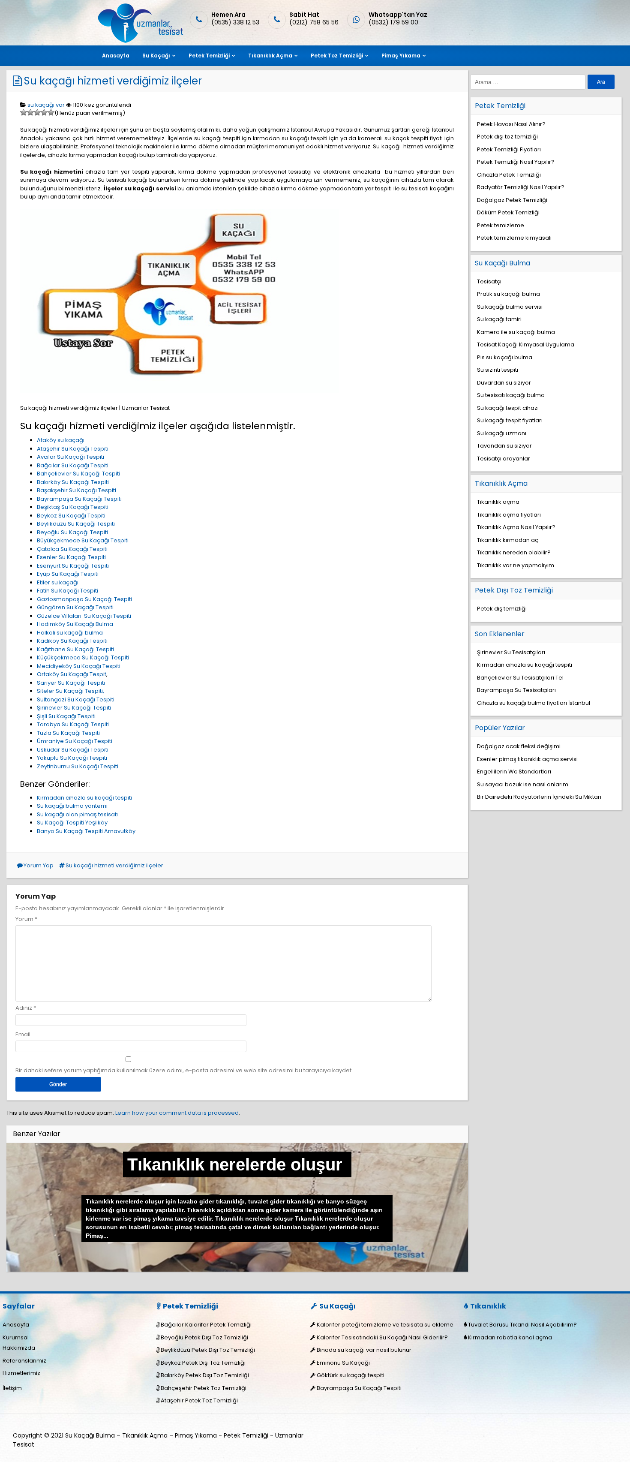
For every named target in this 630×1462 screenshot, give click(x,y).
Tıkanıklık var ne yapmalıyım (515, 565)
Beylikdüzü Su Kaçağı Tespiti (76, 524)
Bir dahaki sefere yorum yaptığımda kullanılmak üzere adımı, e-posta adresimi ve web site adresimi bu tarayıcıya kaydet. (184, 1070)
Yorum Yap (39, 865)
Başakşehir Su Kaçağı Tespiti (76, 490)
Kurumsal (16, 1337)
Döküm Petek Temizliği (508, 212)
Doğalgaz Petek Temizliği (512, 200)
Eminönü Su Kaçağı (343, 1363)
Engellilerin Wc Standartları (514, 771)
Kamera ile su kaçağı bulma (516, 332)
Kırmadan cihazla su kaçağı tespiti (84, 798)
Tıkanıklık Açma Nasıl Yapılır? (516, 527)
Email (22, 1034)
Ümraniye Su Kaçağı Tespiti (74, 741)
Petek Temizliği (209, 55)
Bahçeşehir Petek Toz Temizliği (203, 1388)
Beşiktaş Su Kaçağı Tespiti (72, 507)
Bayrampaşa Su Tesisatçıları (516, 690)
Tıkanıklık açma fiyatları (509, 515)
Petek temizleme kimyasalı (514, 238)
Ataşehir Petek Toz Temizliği (199, 1400)
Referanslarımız (24, 1361)
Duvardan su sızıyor (504, 383)
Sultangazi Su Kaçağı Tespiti (75, 699)
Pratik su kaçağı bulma (508, 294)
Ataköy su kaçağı (60, 440)
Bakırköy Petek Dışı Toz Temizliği (205, 1375)
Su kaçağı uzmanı (501, 433)
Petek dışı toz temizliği (507, 136)
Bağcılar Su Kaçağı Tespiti (72, 465)
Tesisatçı (489, 281)
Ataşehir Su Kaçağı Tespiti (72, 449)
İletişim (12, 1388)
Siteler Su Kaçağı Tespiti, (70, 691)
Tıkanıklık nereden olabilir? (514, 552)
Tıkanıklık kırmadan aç (507, 540)
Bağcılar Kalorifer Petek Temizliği (206, 1325)
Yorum (26, 919)
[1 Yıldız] (23, 112)
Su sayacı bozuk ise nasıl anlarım (522, 784)
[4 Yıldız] (44, 112)
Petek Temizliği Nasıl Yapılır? (516, 162)
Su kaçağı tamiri (499, 319)
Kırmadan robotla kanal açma (510, 1337)
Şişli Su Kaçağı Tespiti (66, 716)
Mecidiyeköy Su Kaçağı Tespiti (78, 666)
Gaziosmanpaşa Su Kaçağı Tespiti (84, 599)
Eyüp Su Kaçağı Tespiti (68, 574)
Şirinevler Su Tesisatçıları (511, 652)
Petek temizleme (500, 225)
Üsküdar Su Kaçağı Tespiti (72, 750)
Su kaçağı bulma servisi (510, 307)
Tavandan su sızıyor (504, 446)
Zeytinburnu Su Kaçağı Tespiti (77, 766)
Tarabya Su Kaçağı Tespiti (73, 724)
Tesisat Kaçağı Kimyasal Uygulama (525, 344)
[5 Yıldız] (51, 112)
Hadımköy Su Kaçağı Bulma (75, 624)
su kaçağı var (46, 105)
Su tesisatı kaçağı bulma (511, 395)
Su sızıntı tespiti (497, 370)
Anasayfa (115, 55)
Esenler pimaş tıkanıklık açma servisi (527, 759)
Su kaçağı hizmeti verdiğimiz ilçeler (113, 81)
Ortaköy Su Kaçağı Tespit (71, 674)
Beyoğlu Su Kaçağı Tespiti (72, 532)
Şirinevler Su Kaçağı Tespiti (74, 708)
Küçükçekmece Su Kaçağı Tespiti (83, 657)
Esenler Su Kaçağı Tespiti (71, 557)
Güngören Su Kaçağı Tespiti (75, 607)
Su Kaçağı (156, 55)
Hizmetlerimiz (21, 1373)
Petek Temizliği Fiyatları (509, 149)
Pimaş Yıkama (400, 55)
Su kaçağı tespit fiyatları (510, 420)
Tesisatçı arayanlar (503, 458)
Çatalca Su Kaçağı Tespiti (72, 549)
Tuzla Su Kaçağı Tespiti (68, 733)
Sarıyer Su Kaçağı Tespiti (71, 683)
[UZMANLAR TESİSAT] (139, 41)
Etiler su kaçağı (57, 582)
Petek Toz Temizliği (337, 55)
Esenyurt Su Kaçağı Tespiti (73, 566)
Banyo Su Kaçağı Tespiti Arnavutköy (86, 831)
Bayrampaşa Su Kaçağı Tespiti (79, 499)
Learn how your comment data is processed (177, 1113)
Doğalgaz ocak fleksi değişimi (519, 746)
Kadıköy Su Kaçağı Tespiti (72, 641)
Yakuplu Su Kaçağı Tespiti (72, 758)
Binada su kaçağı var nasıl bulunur (364, 1350)
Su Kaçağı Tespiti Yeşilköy (72, 822)
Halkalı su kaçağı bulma (70, 633)
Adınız (23, 1008)
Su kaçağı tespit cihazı (508, 408)
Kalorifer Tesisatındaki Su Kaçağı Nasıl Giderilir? (382, 1337)
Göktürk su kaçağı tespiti (350, 1375)
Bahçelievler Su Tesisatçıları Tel (520, 678)
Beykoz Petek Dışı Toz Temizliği (203, 1363)
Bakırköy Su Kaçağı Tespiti (73, 482)
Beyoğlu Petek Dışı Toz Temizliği (204, 1337)
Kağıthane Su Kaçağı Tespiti (75, 649)
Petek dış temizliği (502, 609)
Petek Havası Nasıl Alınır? (511, 124)
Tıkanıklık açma (498, 502)
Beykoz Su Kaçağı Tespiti (71, 515)
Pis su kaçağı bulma (504, 357)
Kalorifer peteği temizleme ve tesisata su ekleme (385, 1325)
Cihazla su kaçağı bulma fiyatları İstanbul (533, 703)
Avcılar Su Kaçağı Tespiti (70, 457)
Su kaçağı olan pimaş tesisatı (77, 814)
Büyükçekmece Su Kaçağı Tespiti (83, 540)
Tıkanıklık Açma (270, 55)
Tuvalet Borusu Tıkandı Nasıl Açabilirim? (522, 1325)
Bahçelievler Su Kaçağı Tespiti (78, 473)
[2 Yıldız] (30, 112)
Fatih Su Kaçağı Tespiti (67, 591)
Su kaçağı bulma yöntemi (72, 806)
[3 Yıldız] (37, 112)
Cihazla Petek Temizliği (509, 175)
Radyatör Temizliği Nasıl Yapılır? (520, 187)
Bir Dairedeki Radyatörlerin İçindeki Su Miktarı (539, 797)
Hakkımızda (19, 1348)
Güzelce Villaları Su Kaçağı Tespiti (84, 616)
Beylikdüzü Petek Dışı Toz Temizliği (208, 1350)
